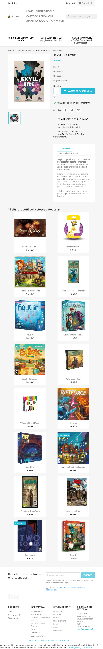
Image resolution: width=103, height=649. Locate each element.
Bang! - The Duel (73, 511)
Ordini (56, 617)
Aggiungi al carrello (78, 90)
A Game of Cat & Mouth (30, 423)
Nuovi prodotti (14, 615)
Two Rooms (30, 555)
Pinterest (78, 110)
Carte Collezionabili (39, 16)
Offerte (11, 611)
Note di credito (59, 621)
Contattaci (13, 3)
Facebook (10, 596)
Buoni (55, 627)
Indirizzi (56, 624)
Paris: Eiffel (30, 467)
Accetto (88, 647)
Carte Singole (45, 11)
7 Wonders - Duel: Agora (29, 511)
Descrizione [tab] (64, 148)
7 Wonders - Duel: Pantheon (73, 291)
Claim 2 (73, 555)
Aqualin (30, 335)
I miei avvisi (57, 630)
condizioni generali (67, 587)
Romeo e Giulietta (29, 247)
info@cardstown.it (85, 629)
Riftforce (73, 423)
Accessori (57, 21)
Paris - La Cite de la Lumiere (73, 467)
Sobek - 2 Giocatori (30, 379)
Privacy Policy (74, 647)
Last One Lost (73, 247)
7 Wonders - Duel (73, 379)
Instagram (16, 596)
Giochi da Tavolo (37, 21)
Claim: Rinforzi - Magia (73, 335)
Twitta (71, 110)
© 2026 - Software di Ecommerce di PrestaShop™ (51, 640)
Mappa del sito (37, 636)
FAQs (33, 629)
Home (29, 11)
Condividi (65, 110)
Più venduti (13, 618)
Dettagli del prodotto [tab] (69, 153)
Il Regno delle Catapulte (30, 291)
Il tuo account (61, 607)
